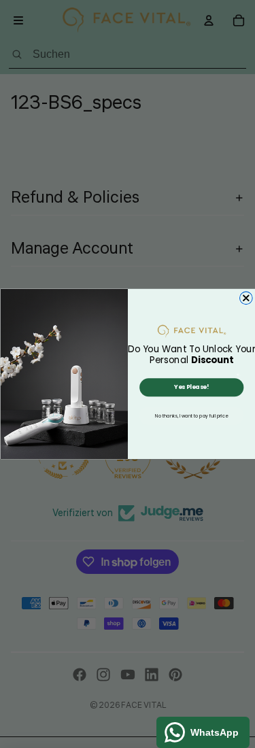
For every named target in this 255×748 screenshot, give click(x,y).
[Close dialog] (245, 298)
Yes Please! (191, 387)
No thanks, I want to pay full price (191, 416)
